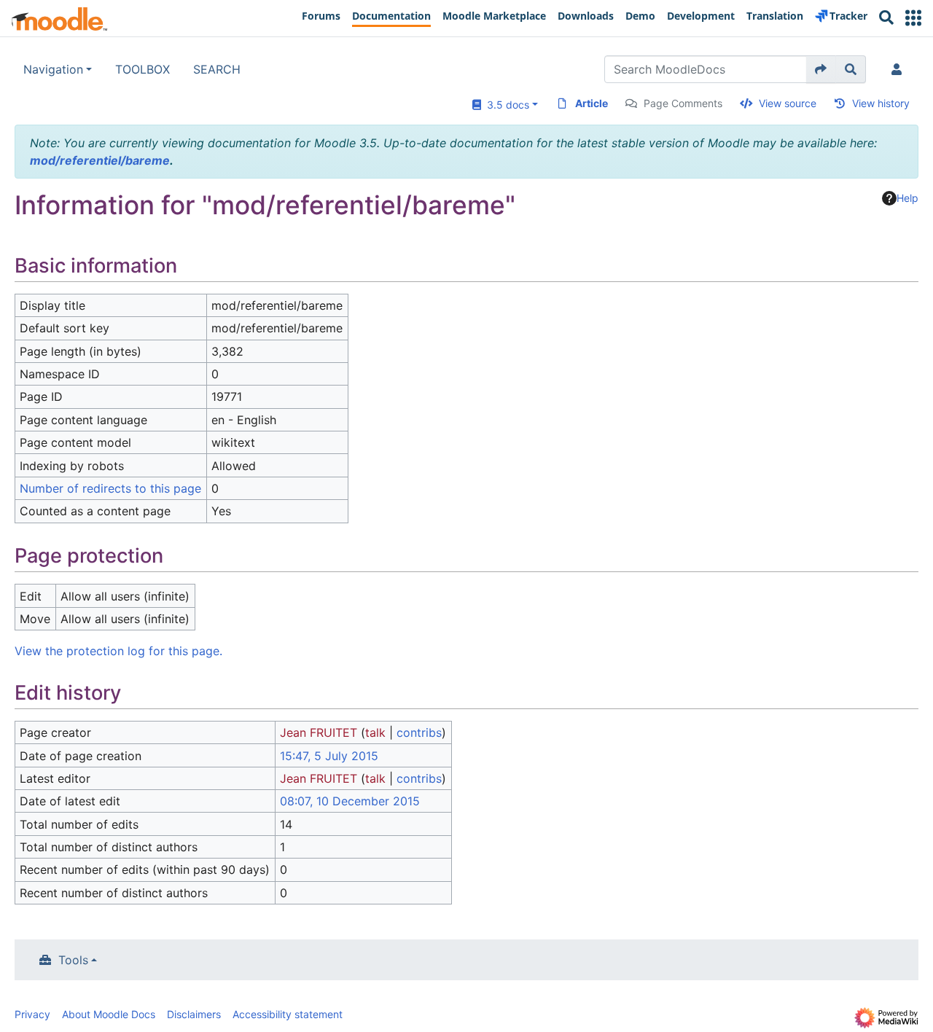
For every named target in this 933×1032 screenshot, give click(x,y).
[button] (913, 18)
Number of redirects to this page (110, 488)
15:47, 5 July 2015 (329, 755)
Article (591, 103)
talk (375, 732)
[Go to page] (821, 69)
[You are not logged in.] (899, 69)
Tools (73, 960)
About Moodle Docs (108, 1014)
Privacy (32, 1014)
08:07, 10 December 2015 (350, 801)
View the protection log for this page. (118, 651)
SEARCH (217, 69)
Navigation (53, 69)
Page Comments (683, 103)
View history (881, 103)
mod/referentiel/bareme (100, 160)
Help (907, 198)
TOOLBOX (142, 69)
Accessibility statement (288, 1014)
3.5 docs (505, 104)
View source (787, 103)
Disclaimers (194, 1014)
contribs (419, 732)
